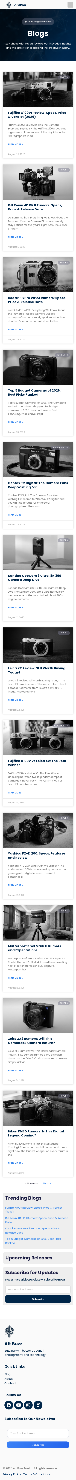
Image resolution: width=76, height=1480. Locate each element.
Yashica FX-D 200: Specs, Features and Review (37, 855)
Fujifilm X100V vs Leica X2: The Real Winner (37, 763)
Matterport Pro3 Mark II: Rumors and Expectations (34, 948)
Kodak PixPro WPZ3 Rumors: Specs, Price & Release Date (37, 300)
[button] (70, 5)
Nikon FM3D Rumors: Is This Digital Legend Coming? (36, 1133)
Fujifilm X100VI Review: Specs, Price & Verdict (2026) (37, 114)
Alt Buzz (20, 5)
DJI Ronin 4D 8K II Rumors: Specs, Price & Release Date (35, 207)
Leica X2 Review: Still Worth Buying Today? (36, 670)
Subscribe (38, 1445)
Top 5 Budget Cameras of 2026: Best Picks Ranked (34, 392)
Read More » (15, 144)
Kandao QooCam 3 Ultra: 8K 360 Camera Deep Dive (34, 577)
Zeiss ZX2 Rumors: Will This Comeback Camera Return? (31, 1040)
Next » (47, 1183)
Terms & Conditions (37, 1474)
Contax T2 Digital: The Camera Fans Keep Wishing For (38, 485)
